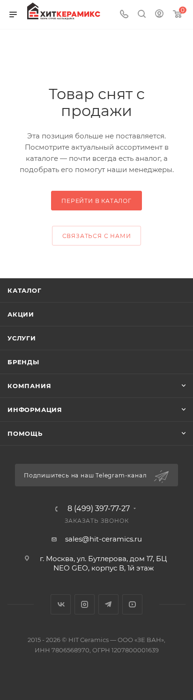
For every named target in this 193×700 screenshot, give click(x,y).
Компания (29, 386)
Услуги (21, 338)
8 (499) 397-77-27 (98, 508)
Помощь (25, 433)
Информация (34, 409)
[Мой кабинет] (159, 14)
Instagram (84, 604)
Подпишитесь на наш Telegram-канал (86, 475)
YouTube (132, 604)
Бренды (23, 362)
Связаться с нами (96, 235)
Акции (20, 314)
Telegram (108, 604)
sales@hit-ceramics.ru (103, 538)
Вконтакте (61, 604)
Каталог (24, 290)
